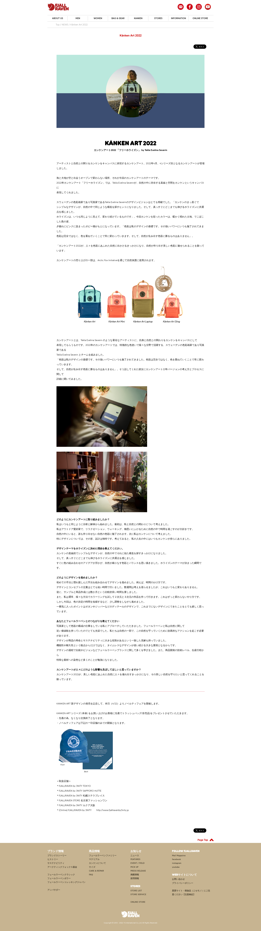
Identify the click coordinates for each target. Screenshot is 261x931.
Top (58, 24)
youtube (176, 867)
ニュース (134, 855)
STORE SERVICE (138, 894)
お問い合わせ (178, 879)
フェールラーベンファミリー (102, 855)
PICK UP (134, 867)
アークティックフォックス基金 (62, 867)
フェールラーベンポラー (59, 878)
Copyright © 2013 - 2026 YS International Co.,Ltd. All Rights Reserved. (130, 923)
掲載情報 (134, 874)
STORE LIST (136, 890)
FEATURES (135, 859)
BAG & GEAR (117, 18)
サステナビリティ (55, 863)
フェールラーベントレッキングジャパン (66, 882)
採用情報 (134, 878)
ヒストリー (52, 859)
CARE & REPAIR (96, 871)
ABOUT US (57, 18)
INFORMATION (178, 18)
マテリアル (94, 859)
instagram (176, 863)
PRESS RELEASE (138, 871)
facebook (176, 859)
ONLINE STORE (200, 18)
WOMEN (98, 18)
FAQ (91, 874)
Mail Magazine (179, 855)
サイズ (92, 867)
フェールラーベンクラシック (61, 874)
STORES (158, 18)
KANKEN (138, 18)
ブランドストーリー (56, 855)
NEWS (65, 24)
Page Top (203, 839)
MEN (78, 18)
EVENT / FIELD (137, 863)
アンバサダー (53, 890)
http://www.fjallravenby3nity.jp (112, 810)
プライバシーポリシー (182, 883)
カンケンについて (97, 863)
